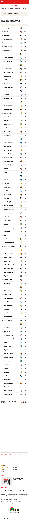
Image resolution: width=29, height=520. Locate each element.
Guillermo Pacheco (9, 305)
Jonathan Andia (8, 279)
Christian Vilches (8, 72)
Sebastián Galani (8, 231)
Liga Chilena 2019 (5, 457)
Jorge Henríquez (8, 253)
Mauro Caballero (8, 54)
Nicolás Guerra (8, 387)
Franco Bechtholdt (9, 46)
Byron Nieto (7, 327)
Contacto (3, 501)
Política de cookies (5, 503)
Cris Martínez (7, 35)
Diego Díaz (7, 372)
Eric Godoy (7, 128)
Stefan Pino (7, 290)
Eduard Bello (7, 294)
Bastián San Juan (8, 165)
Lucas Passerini (8, 68)
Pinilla (5, 172)
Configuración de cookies (15, 503)
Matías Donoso (8, 43)
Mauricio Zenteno (8, 191)
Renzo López (7, 313)
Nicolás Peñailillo (8, 146)
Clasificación (17, 8)
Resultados (10, 8)
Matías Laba (7, 216)
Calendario (25, 8)
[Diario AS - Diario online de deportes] (14, 2)
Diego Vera (7, 283)
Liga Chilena (14, 6)
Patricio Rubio (7, 154)
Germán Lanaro (8, 117)
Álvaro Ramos (7, 50)
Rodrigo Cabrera (8, 272)
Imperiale (6, 342)
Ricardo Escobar (8, 353)
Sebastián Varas (8, 109)
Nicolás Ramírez (8, 268)
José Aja (6, 80)
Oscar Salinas (7, 302)
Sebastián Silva (8, 39)
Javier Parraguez (8, 320)
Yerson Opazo (7, 261)
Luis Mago (6, 139)
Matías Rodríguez (8, 87)
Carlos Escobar (8, 150)
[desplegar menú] (2, 2)
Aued (5, 235)
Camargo (6, 224)
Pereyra (6, 91)
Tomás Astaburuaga (9, 228)
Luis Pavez (6, 239)
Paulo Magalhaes (8, 102)
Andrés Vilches (8, 257)
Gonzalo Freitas (8, 98)
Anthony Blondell (8, 176)
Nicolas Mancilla (8, 383)
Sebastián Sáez (8, 316)
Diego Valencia (8, 379)
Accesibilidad (24, 503)
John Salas (6, 309)
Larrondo (6, 31)
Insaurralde (7, 83)
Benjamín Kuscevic (9, 209)
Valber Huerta (7, 135)
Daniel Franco (7, 368)
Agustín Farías (7, 346)
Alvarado (6, 168)
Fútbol (10, 454)
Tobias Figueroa (8, 28)
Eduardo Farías (8, 394)
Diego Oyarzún (8, 105)
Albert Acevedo (8, 120)
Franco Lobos (7, 220)
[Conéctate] (27, 2)
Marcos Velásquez (9, 242)
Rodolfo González (8, 250)
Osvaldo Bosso (8, 287)
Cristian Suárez (8, 76)
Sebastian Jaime (8, 202)
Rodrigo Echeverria (9, 265)
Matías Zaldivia (8, 142)
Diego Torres (7, 276)
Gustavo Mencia (8, 124)
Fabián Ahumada (8, 357)
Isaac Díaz (6, 183)
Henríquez (6, 364)
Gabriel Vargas (8, 113)
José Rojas (6, 198)
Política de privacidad (17, 501)
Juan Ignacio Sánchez (9, 246)
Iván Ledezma (7, 324)
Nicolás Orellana (8, 205)
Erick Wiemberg (8, 298)
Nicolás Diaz (7, 331)
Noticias (4, 8)
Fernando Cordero (9, 361)
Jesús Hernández (8, 161)
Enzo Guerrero (8, 61)
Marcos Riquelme (8, 335)
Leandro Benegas (8, 213)
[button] (14, 512)
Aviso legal (9, 501)
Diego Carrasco (8, 350)
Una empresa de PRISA (14, 509)
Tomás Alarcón (8, 390)
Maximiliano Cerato (9, 339)
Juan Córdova (7, 376)
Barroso (6, 179)
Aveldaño (6, 94)
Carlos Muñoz (7, 131)
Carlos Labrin (7, 194)
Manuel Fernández (9, 65)
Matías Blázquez (8, 57)
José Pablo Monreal (9, 157)
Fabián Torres (7, 187)
